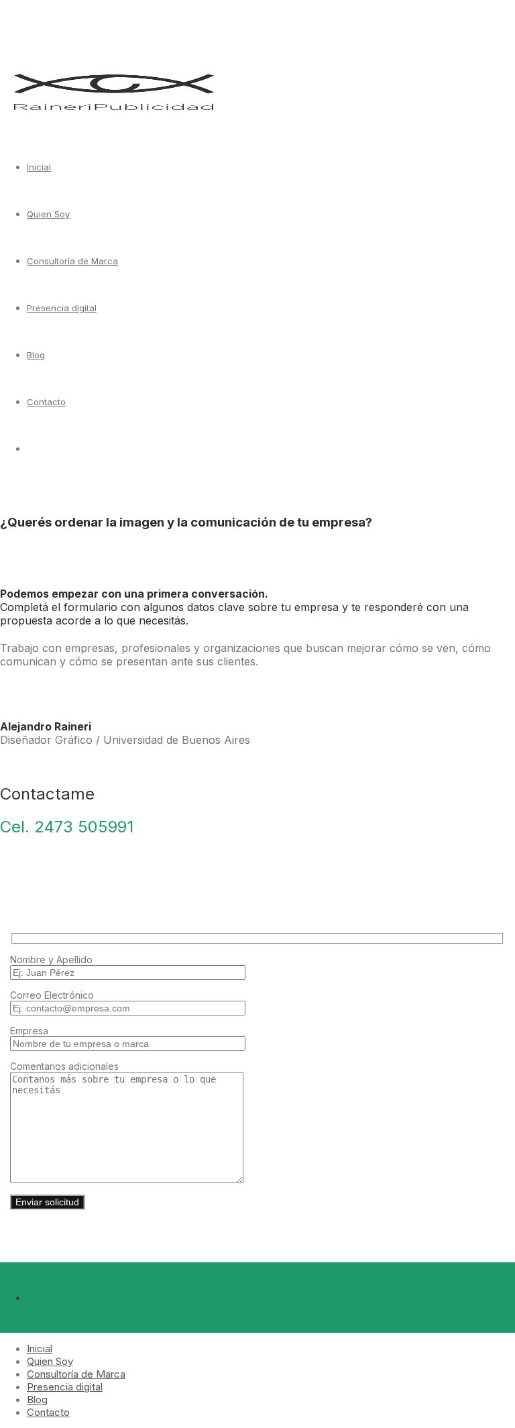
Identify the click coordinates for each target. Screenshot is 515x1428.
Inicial (39, 167)
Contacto (46, 401)
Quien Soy (48, 214)
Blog (36, 354)
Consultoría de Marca (72, 261)
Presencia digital (62, 308)
